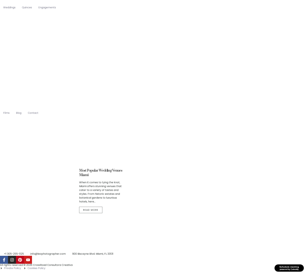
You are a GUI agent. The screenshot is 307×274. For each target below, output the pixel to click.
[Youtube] (28, 260)
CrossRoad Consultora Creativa (53, 265)
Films (6, 113)
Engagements (47, 7)
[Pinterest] (20, 260)
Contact (33, 113)
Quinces (27, 7)
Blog (18, 113)
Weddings (9, 7)
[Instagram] (12, 260)
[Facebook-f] (4, 260)
